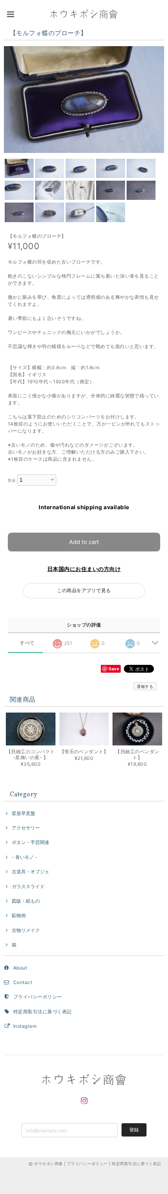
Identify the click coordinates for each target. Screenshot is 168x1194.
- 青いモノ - (25, 857)
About (20, 968)
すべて (27, 643)
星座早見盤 (23, 813)
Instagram (24, 1026)
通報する (145, 686)
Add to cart (84, 542)
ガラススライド (28, 886)
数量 (12, 480)
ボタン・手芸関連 (30, 842)
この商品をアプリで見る (84, 590)
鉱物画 (19, 915)
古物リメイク (26, 930)
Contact (22, 982)
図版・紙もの (26, 901)
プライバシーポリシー (37, 997)
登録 (134, 1130)
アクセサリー (26, 828)
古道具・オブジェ (30, 871)
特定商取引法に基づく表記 (42, 1011)
